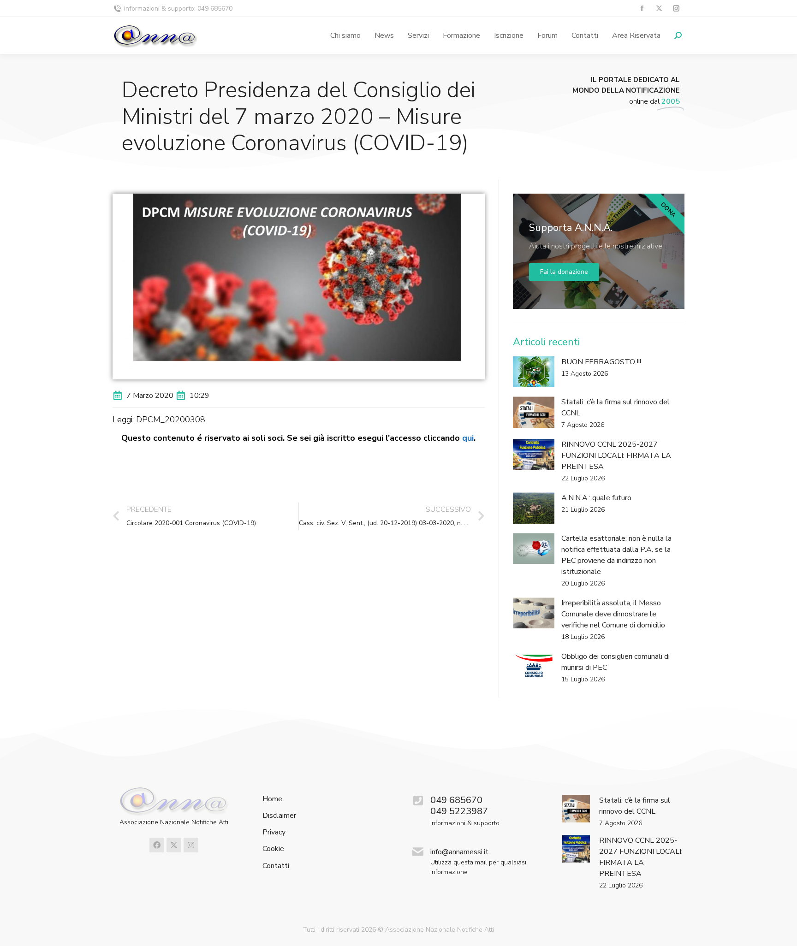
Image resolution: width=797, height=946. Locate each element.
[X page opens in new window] (658, 8)
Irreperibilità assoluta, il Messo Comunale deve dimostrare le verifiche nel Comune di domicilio (613, 614)
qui (468, 437)
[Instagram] (191, 845)
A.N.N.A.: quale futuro (596, 498)
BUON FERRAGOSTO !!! (601, 362)
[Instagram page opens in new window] (675, 8)
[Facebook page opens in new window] (641, 8)
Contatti (275, 866)
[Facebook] (156, 845)
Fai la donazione (564, 271)
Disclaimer (279, 815)
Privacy (273, 832)
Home (272, 799)
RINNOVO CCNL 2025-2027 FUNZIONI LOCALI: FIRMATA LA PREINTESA (616, 455)
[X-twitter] (174, 845)
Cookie (273, 849)
